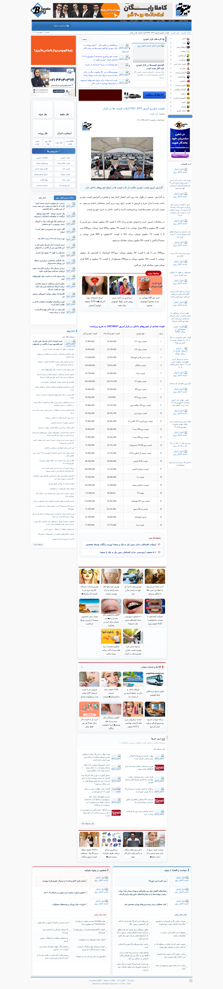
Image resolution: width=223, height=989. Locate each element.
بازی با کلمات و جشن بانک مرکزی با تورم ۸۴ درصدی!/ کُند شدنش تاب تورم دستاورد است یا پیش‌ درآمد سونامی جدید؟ (180, 210)
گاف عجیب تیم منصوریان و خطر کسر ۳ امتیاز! (50, 230)
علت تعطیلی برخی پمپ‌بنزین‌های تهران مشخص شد (145, 904)
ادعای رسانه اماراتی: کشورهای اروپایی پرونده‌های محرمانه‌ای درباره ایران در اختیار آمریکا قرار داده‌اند (53, 434)
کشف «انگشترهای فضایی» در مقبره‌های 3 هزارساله (56, 534)
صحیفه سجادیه (42, 185)
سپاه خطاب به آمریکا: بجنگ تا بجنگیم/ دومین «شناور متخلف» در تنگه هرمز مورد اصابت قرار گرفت (96, 757)
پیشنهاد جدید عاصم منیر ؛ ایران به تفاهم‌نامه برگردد (173, 934)
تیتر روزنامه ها (65, 185)
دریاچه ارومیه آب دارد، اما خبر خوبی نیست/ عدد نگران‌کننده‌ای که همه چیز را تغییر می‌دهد (58, 469)
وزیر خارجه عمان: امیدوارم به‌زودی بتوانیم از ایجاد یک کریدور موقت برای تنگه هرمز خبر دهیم (53, 515)
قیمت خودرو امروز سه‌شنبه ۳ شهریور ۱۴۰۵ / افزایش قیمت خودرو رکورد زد (100, 58)
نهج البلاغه (44, 180)
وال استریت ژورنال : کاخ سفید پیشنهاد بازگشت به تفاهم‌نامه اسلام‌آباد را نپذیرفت (49, 215)
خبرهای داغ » (37, 544)
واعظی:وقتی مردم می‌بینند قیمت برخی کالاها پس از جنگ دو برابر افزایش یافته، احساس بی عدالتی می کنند (133, 956)
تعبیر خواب (37, 142)
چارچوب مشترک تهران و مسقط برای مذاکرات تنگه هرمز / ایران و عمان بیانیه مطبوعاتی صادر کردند (53, 523)
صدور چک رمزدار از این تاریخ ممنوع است (180, 463)
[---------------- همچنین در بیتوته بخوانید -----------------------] (95, 870)
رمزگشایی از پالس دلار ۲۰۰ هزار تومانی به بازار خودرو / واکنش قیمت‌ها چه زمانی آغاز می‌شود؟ (106, 48)
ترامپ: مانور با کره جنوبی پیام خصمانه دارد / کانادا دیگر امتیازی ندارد (55, 495)
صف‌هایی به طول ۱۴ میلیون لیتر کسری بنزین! (180, 273)
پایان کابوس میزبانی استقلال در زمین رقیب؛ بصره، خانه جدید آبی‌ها (53, 411)
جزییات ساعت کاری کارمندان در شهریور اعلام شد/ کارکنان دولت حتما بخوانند (170, 922)
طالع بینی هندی (70, 142)
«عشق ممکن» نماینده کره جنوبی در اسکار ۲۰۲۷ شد (65, 892)
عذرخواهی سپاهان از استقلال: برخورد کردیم (59, 529)
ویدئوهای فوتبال (42, 163)
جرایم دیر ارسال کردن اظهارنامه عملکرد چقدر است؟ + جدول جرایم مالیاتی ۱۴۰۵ (180, 363)
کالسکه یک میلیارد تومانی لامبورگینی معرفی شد (48, 295)
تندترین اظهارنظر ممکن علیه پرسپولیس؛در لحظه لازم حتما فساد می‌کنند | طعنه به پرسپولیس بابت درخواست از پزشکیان (97, 801)
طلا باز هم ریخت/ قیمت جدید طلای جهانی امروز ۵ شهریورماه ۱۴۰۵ (180, 424)
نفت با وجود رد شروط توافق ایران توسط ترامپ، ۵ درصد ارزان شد (180, 234)
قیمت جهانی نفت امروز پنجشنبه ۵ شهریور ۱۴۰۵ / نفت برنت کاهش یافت (180, 402)
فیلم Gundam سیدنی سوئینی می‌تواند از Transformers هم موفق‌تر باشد (90, 922)
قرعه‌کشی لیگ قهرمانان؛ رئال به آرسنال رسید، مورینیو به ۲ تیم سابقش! (50, 222)
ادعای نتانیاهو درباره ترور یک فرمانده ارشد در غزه (139, 812)
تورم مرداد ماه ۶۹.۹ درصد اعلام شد (180, 254)
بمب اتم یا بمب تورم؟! (157, 881)
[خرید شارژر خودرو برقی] (145, 95)
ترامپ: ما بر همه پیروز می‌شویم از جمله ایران (170, 966)
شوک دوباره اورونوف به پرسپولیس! (61, 488)
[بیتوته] (41, 16)
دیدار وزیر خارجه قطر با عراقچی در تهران (59, 418)
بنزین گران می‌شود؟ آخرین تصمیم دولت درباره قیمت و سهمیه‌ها (55, 507)
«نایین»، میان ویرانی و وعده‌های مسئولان (69, 904)
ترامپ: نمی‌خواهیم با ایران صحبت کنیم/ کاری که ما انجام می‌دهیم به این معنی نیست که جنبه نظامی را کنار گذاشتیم (48, 206)
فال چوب (59, 142)
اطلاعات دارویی (42, 158)
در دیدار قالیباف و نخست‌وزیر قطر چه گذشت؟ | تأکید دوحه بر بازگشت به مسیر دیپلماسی (54, 403)
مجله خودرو (186, 33)
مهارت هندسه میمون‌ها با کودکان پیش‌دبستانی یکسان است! (141, 757)
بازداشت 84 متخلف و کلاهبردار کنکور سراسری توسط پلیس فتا (139, 800)
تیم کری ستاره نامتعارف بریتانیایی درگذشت (59, 448)
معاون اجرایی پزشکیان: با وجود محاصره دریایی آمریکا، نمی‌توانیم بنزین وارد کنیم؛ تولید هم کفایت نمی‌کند (180, 317)
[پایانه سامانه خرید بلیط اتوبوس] (53, 64)
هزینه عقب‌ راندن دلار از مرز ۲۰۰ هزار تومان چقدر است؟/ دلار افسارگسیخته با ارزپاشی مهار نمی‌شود (180, 184)
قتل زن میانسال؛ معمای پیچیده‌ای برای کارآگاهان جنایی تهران (139, 767)
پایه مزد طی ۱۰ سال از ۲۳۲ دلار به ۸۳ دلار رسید (180, 444)
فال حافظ (64, 114)
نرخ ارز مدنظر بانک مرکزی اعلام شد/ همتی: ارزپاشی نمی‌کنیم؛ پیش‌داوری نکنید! (180, 294)
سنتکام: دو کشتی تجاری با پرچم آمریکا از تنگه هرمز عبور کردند (139, 790)
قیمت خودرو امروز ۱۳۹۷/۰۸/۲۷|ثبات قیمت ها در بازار (134, 108)
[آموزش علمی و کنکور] (112, 17)
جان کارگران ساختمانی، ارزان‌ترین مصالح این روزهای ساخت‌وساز (49, 261)
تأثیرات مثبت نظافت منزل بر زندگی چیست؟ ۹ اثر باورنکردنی (97, 790)
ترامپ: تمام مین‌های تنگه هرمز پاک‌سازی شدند (133, 945)
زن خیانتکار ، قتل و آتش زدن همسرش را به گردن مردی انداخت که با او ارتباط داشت (95, 812)
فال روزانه (42, 133)
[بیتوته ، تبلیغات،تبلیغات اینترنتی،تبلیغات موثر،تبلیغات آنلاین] (100, 95)
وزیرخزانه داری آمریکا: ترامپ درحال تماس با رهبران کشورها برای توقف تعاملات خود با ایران (132, 967)
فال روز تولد (48, 142)
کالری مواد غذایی (41, 169)
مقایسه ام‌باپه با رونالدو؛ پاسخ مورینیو (61, 484)
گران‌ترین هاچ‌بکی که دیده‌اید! (180, 383)
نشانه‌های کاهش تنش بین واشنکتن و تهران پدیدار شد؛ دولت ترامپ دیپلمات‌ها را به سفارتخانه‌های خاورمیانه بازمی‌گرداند (142, 893)
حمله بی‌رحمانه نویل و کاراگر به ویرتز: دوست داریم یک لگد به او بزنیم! (91, 948)
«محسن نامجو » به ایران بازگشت (62, 423)
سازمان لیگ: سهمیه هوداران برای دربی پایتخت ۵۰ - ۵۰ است (53, 948)
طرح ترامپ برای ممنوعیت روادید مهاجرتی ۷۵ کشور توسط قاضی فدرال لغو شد (139, 779)
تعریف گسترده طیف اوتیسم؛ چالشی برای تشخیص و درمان (53, 501)
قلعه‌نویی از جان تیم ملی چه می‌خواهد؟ (90, 956)
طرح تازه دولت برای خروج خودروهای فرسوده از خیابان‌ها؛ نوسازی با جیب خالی (99, 81)
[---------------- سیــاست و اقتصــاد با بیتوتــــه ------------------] (175, 870)
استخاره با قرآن (64, 133)
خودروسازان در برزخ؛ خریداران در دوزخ (102, 64)
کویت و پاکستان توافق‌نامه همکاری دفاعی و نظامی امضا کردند (49, 303)
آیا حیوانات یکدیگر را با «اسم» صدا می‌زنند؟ (55, 931)
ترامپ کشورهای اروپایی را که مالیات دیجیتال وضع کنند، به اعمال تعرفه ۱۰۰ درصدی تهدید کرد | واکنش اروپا (96, 767)
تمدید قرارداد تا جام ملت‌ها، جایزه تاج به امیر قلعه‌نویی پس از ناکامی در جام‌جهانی (49, 246)
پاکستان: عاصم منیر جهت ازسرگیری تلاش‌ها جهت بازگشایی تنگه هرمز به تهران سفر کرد (53, 477)
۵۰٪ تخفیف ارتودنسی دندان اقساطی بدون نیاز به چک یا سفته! (128, 552)
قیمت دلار (66, 169)
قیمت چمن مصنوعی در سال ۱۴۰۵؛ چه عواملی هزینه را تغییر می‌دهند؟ (180, 340)
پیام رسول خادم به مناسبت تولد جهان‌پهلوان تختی (48, 277)
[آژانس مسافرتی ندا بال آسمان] (53, 95)
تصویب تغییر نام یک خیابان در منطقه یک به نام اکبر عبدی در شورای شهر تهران (169, 945)
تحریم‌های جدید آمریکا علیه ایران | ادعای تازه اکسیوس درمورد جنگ (133, 922)
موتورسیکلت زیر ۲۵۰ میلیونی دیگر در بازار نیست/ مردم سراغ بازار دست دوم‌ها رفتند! (100, 73)
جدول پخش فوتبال (41, 174)
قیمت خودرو (65, 158)
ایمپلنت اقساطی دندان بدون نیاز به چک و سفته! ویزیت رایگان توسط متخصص (121, 544)
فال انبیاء (43, 114)
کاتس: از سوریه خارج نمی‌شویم (63, 539)
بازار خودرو (175, 33)
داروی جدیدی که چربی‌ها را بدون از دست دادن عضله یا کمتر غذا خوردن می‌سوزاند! (53, 441)
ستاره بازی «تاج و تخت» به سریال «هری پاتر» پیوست (64, 881)
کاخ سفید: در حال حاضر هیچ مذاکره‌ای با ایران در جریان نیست (50, 310)
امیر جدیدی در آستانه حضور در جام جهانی (52, 923)
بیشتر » (84, 39)
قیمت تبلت (66, 180)
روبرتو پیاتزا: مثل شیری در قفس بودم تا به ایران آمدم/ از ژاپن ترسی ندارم (52, 956)
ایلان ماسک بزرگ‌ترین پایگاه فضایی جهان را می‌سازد (56, 428)
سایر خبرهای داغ (88, 823)
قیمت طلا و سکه (63, 163)
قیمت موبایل (65, 174)
